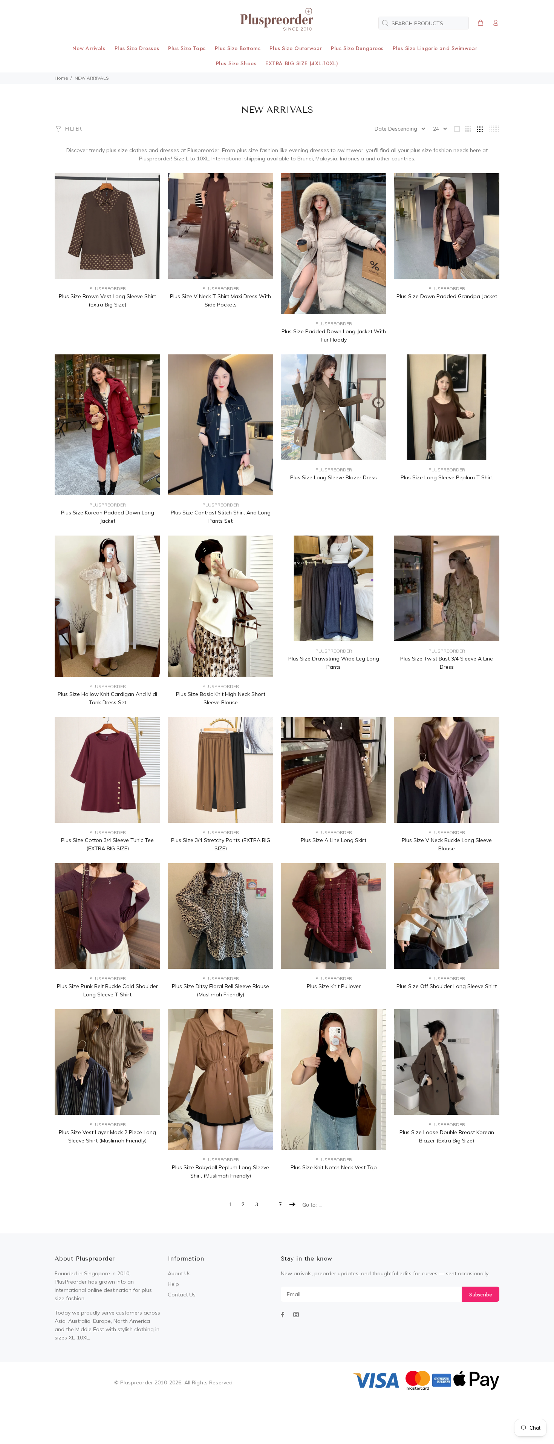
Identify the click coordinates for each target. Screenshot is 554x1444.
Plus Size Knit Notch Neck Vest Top (334, 1167)
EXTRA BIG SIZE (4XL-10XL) (301, 63)
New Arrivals (89, 48)
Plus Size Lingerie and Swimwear (435, 48)
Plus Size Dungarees (357, 48)
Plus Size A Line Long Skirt (333, 840)
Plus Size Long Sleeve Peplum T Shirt (447, 477)
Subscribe (480, 1294)
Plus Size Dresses (137, 48)
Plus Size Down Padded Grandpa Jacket (446, 296)
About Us (179, 1273)
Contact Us (182, 1294)
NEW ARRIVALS (92, 78)
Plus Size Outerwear (295, 48)
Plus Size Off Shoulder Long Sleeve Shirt (446, 986)
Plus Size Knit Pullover (334, 986)
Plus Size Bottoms (238, 48)
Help (173, 1284)
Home (61, 78)
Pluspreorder (107, 288)
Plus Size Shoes (236, 63)
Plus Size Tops (187, 48)
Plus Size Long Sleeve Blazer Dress (333, 477)
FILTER (73, 129)
